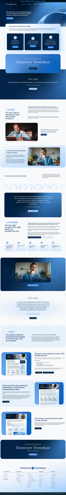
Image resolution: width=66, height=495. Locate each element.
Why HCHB (23, 4)
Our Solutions (18, 471)
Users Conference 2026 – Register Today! (33, 1)
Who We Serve (6, 471)
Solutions (29, 4)
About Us (53, 471)
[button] (21, 132)
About (41, 4)
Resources (35, 4)
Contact (46, 4)
